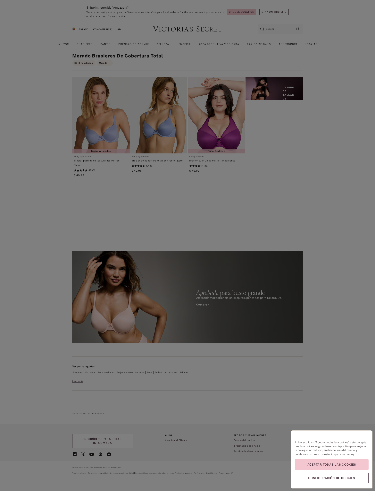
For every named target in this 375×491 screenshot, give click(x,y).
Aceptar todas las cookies (331, 464)
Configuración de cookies (331, 478)
